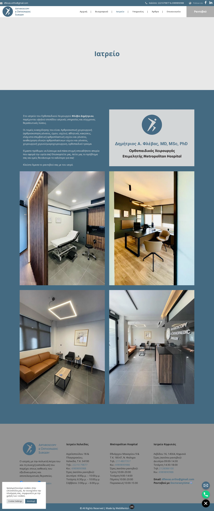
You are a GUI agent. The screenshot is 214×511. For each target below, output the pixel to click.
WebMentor (122, 508)
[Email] (206, 485)
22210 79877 (79, 464)
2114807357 (123, 461)
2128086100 (166, 468)
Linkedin (46, 483)
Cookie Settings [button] (15, 501)
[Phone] (206, 494)
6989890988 (79, 468)
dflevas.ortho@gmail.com (178, 479)
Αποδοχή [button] (31, 501)
